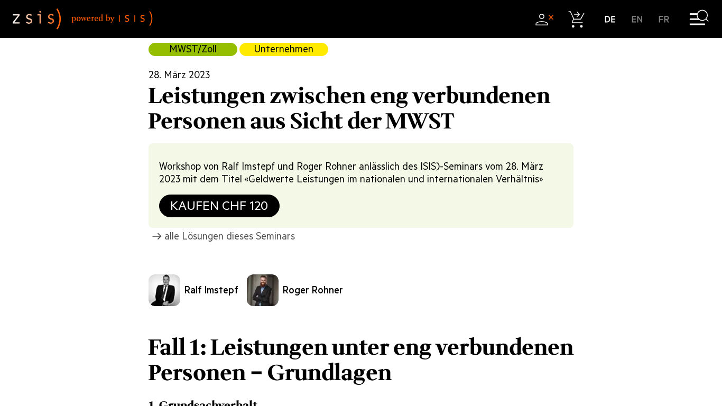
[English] (637, 19)
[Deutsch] (610, 19)
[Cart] (577, 19)
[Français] (664, 19)
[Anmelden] (544, 19)
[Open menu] (699, 19)
